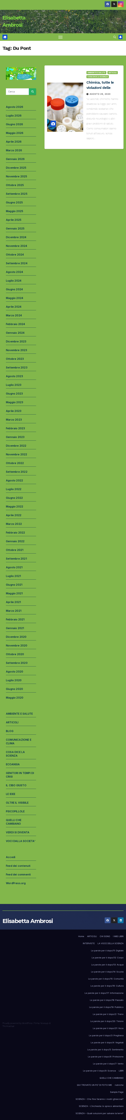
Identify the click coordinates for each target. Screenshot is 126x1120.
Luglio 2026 (13, 115)
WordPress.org (16, 883)
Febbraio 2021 (15, 619)
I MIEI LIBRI (118, 936)
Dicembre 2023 (16, 341)
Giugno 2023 (14, 393)
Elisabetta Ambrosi (27, 921)
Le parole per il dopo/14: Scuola (107, 971)
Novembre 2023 (16, 350)
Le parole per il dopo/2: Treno (108, 1014)
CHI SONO (105, 936)
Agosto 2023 (14, 376)
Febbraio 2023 (15, 428)
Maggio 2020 (14, 697)
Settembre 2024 (16, 263)
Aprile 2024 (13, 306)
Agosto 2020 (14, 671)
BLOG (9, 731)
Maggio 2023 (14, 402)
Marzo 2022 (14, 523)
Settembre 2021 (16, 558)
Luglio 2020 (13, 680)
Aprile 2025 (13, 219)
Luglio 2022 (13, 489)
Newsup (44, 1023)
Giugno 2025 (14, 202)
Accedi (10, 857)
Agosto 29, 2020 (100, 94)
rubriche (119, 1085)
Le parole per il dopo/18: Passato (107, 1000)
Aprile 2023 (13, 411)
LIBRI (121, 1070)
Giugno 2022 (14, 497)
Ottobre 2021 (14, 550)
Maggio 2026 (14, 133)
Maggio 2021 (14, 593)
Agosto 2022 (14, 480)
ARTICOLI (12, 722)
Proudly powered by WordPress (17, 1023)
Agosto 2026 (14, 107)
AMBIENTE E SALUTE (19, 713)
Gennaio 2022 (15, 541)
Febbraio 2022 (15, 532)
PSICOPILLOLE (15, 811)
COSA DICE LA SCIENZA (97, 77)
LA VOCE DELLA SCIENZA (111, 943)
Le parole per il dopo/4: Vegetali (107, 1042)
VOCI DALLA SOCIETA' (20, 841)
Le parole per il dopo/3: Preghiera (106, 1035)
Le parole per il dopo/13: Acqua (107, 964)
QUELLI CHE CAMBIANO (112, 1078)
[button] (114, 37)
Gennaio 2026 (15, 159)
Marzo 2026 (14, 150)
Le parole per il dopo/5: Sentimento (105, 1049)
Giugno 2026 (14, 124)
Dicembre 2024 (16, 237)
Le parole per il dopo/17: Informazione (104, 993)
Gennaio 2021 (15, 628)
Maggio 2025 (14, 211)
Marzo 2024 (14, 315)
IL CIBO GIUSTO (16, 785)
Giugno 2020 (14, 689)
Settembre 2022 (16, 471)
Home (81, 936)
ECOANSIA (13, 764)
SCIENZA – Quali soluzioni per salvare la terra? (100, 1113)
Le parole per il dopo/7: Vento (108, 1063)
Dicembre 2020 (16, 636)
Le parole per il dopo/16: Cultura (107, 985)
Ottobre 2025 (15, 185)
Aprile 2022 (13, 515)
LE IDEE (10, 794)
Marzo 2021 (13, 610)
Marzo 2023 (14, 419)
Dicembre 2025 (16, 167)
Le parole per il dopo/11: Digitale (107, 950)
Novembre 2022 (16, 454)
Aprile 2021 (13, 602)
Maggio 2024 (14, 298)
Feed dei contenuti (18, 865)
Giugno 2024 (14, 289)
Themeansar (8, 1026)
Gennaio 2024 (15, 332)
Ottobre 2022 (15, 463)
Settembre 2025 (16, 193)
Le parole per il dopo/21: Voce (108, 1028)
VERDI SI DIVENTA (17, 832)
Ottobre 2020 (15, 654)
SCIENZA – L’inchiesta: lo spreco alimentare (101, 1106)
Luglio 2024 (13, 280)
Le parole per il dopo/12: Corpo (108, 957)
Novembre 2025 (16, 176)
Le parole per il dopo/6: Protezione (106, 1056)
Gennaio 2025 (15, 228)
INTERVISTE (89, 943)
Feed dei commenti (18, 874)
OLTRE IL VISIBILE (17, 802)
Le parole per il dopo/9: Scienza (99, 1070)
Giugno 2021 (14, 584)
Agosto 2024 (14, 272)
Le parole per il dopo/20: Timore (107, 1021)
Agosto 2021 (14, 567)
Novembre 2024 (16, 246)
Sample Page (117, 1092)
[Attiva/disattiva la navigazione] (60, 37)
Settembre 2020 (17, 662)
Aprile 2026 (13, 141)
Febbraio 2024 (15, 324)
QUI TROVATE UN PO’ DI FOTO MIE (94, 1085)
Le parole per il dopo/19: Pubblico (106, 1007)
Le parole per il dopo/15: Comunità (106, 978)
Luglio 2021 (13, 576)
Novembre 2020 (16, 645)
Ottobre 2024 (15, 254)
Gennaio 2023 (15, 437)
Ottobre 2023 (15, 358)
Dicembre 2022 (16, 445)
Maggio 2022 (14, 506)
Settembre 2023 (16, 367)
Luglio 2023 (13, 385)
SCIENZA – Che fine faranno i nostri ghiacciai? (100, 1099)
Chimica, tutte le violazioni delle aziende (100, 87)
